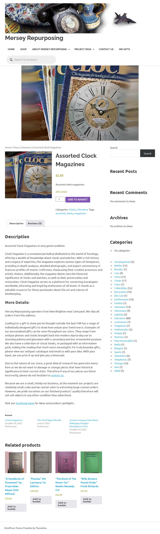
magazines (80, 213)
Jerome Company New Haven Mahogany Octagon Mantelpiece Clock (83, 423)
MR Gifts (124, 49)
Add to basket (78, 199)
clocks (69, 213)
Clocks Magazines (13, 420)
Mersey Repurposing (34, 37)
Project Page (83, 49)
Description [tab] (16, 223)
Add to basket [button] (12, 508)
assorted (60, 213)
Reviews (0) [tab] (35, 223)
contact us (57, 375)
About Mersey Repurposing (49, 49)
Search (114, 147)
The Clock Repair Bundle (49, 420)
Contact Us (106, 49)
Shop (23, 49)
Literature (26, 147)
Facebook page (25, 403)
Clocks (72, 209)
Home (11, 49)
